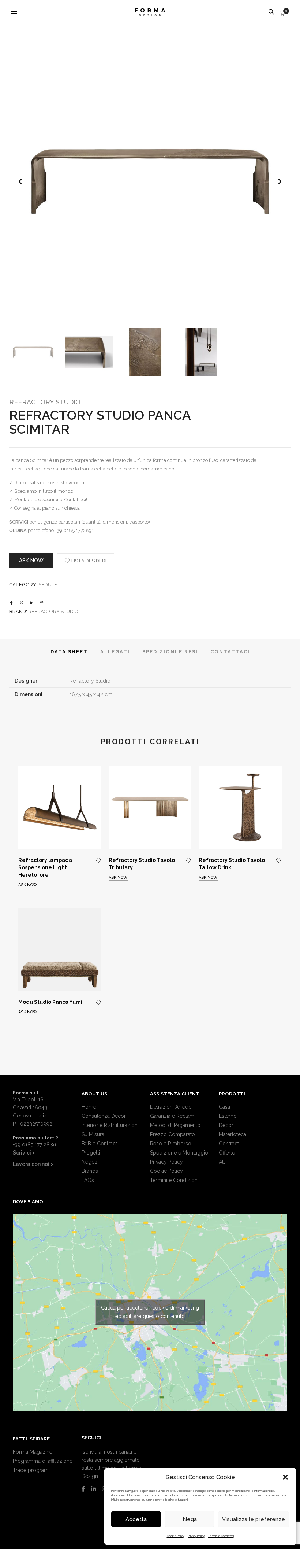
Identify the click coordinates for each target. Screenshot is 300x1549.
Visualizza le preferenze (253, 1519)
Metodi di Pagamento (175, 1125)
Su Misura (93, 1134)
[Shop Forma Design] (150, 13)
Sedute (47, 584)
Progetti (91, 1153)
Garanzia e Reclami (172, 1116)
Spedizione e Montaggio (179, 1153)
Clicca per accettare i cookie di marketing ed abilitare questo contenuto (150, 1312)
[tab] (69, 650)
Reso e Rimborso (170, 1143)
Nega (190, 1519)
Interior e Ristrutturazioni (110, 1125)
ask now (31, 561)
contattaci (230, 651)
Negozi (90, 1162)
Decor (226, 1125)
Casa (224, 1107)
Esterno (228, 1116)
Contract (229, 1143)
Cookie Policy (175, 1536)
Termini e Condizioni (221, 1536)
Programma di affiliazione (42, 1461)
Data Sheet (69, 651)
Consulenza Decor (104, 1116)
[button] (285, 1477)
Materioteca (232, 1134)
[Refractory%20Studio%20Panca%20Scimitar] (11, 603)
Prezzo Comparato (172, 1134)
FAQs (88, 1180)
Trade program (31, 1470)
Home (89, 1107)
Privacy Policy (196, 1536)
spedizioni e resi (170, 651)
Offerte (227, 1153)
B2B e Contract (99, 1143)
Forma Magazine (32, 1452)
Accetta (136, 1519)
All (222, 1162)
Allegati (115, 651)
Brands (90, 1171)
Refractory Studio (44, 402)
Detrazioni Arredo (171, 1107)
